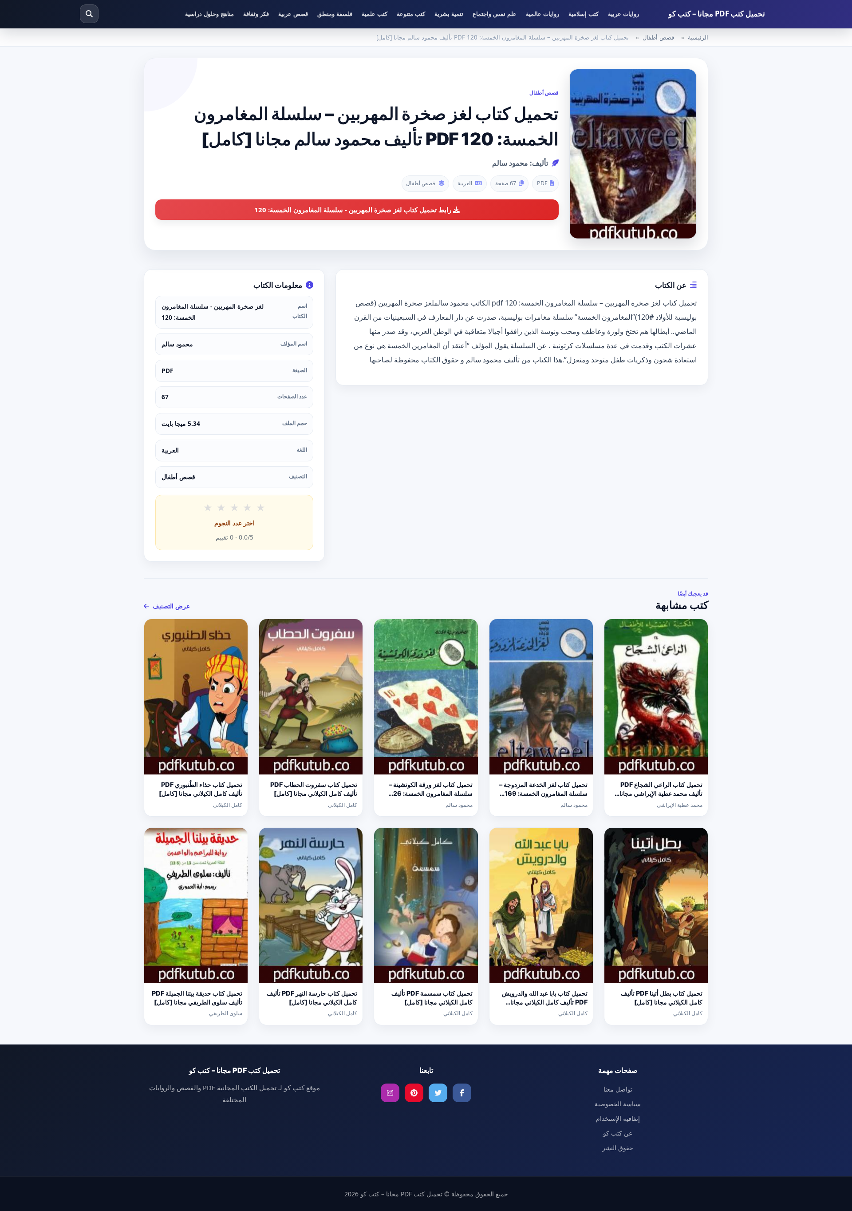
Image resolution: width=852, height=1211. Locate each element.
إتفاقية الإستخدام (618, 1118)
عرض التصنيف (170, 606)
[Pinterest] (414, 1093)
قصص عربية (293, 14)
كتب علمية (374, 14)
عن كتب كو (617, 1133)
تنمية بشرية (448, 14)
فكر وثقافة (256, 14)
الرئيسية (698, 37)
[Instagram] (390, 1093)
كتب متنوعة (411, 14)
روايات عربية (623, 14)
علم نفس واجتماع (495, 14)
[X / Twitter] (438, 1093)
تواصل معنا (618, 1089)
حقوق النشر (617, 1148)
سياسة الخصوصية (618, 1104)
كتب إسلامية (583, 14)
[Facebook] (462, 1093)
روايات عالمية (542, 14)
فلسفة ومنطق (334, 14)
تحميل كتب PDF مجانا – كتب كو (716, 13)
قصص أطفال (658, 37)
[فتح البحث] (89, 13)
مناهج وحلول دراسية (209, 14)
